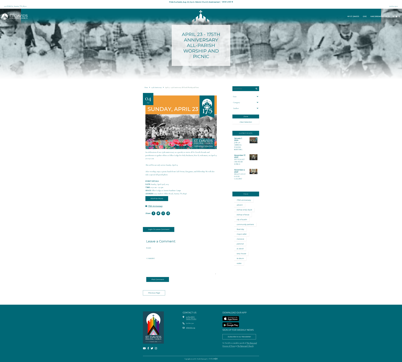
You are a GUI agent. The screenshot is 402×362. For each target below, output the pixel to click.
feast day (240, 229)
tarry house (241, 254)
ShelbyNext (213, 359)
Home (146, 87)
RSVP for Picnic (156, 199)
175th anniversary (244, 200)
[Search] (393, 16)
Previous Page (154, 293)
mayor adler (242, 234)
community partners (245, 224)
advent (239, 205)
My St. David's (353, 16)
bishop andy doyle (244, 210)
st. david (240, 249)
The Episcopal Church (245, 346)
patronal (240, 244)
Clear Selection (246, 122)
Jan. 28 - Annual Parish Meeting (238, 146)
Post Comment (157, 279)
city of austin (242, 220)
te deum (240, 258)
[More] (399, 16)
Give (365, 16)
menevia (240, 239)
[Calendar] (396, 16)
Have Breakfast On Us (380, 16)
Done (245, 116)
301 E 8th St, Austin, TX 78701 (15, 6)
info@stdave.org (190, 328)
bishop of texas (243, 215)
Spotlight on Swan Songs (239, 161)
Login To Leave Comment (158, 229)
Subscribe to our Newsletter (239, 337)
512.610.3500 (393, 6)
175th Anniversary (156, 87)
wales (239, 263)
